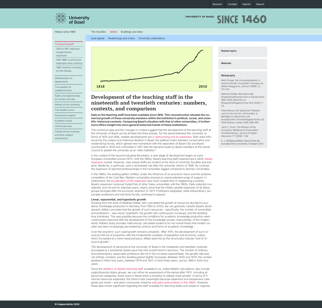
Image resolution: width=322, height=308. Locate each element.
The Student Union (64, 110)
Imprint (246, 4)
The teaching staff (64, 44)
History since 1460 (65, 31)
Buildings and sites (132, 31)
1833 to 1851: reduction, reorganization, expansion (68, 52)
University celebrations (151, 38)
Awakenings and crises (121, 38)
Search (260, 4)
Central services (63, 126)
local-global (97, 38)
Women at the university (67, 104)
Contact (232, 4)
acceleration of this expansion (129, 180)
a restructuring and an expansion (172, 136)
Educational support (65, 115)
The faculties (98, 31)
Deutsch (217, 4)
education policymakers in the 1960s (173, 282)
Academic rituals (63, 120)
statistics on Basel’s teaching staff (123, 268)
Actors (113, 31)
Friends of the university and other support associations (67, 135)
